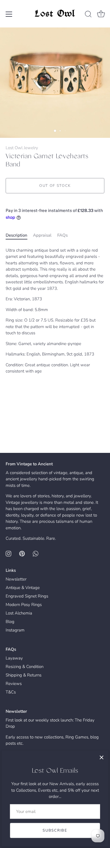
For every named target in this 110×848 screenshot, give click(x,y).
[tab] (19, 235)
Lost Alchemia (19, 613)
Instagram (15, 630)
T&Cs (11, 692)
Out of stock (55, 185)
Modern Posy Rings (24, 604)
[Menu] (9, 14)
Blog (10, 621)
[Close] (101, 757)
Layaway (14, 658)
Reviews (14, 683)
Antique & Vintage (23, 587)
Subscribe (55, 830)
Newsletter (16, 579)
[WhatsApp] (35, 553)
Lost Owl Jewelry (22, 148)
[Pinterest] (22, 553)
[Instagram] (8, 553)
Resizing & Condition (24, 666)
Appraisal (42, 235)
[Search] (88, 15)
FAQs (62, 235)
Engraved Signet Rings (27, 596)
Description (16, 235)
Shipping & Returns (23, 675)
